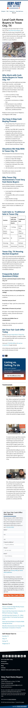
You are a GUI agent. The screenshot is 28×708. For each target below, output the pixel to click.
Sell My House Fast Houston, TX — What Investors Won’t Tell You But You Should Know (12, 617)
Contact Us (12, 11)
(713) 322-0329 (10, 527)
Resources (4, 661)
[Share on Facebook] (3, 356)
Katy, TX (4, 638)
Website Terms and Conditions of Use (10, 670)
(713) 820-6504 (11, 343)
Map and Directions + (6, 687)
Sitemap (3, 667)
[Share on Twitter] (6, 356)
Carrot (22, 702)
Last (4, 539)
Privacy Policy (14, 570)
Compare (3, 11)
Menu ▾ (14, 13)
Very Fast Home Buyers (15, 30)
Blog (2, 665)
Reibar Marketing (12, 699)
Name (6, 530)
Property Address (9, 542)
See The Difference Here (14, 376)
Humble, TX (5, 636)
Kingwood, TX (6, 643)
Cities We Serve (19, 11)
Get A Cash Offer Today (7, 659)
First (4, 534)
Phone (6, 548)
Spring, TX (5, 641)
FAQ (7, 11)
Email (5, 553)
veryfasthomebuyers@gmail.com (13, 685)
